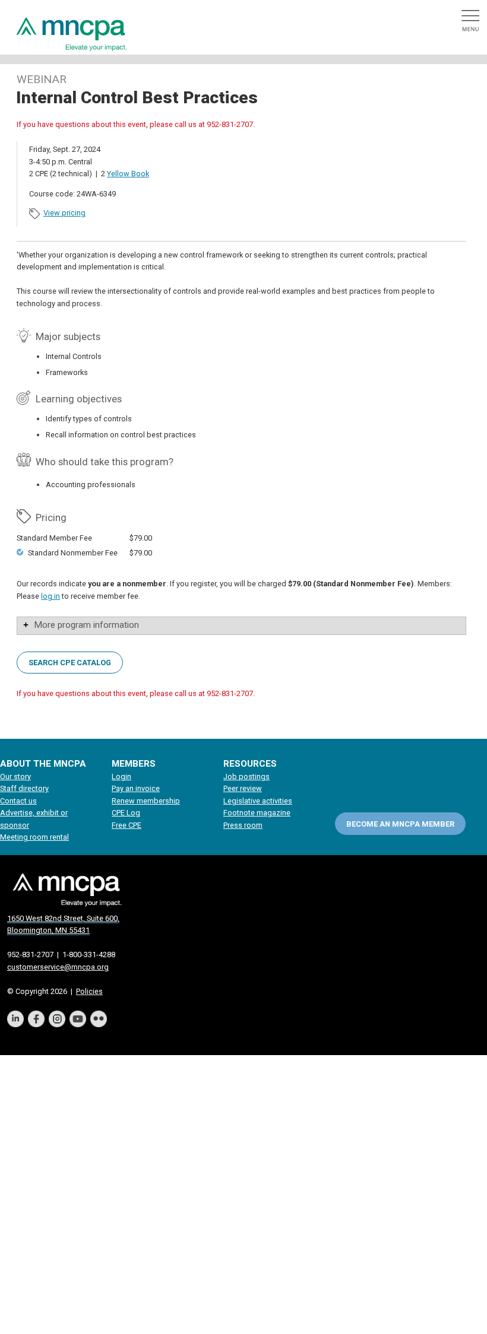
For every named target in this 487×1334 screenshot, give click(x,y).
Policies (89, 991)
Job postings (246, 776)
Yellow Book (128, 173)
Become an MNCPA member (400, 824)
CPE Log (126, 812)
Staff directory (24, 788)
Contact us (18, 800)
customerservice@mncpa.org (58, 967)
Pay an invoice (136, 788)
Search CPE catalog (70, 662)
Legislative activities (257, 800)
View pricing (64, 212)
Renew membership (146, 800)
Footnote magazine (256, 812)
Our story (15, 776)
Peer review (242, 788)
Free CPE (126, 825)
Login (121, 776)
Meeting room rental (34, 837)
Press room (243, 825)
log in (50, 596)
